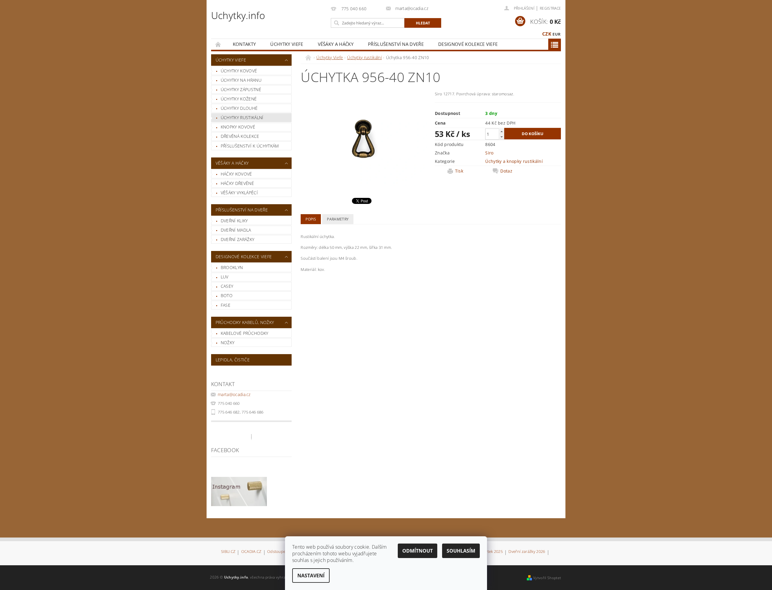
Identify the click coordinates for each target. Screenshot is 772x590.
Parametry (338, 219)
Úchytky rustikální (242, 117)
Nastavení (310, 575)
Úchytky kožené (239, 99)
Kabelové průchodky (244, 333)
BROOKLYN (232, 267)
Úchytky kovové (239, 71)
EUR (556, 34)
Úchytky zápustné (241, 89)
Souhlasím (461, 550)
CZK (546, 34)
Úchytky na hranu (241, 80)
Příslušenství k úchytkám (250, 146)
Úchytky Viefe (286, 44)
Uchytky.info (238, 15)
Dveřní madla (236, 230)
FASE (225, 305)
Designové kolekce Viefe (468, 44)
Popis (310, 219)
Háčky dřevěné (237, 183)
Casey (227, 286)
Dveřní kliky (234, 221)
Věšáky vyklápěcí (239, 192)
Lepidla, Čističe (233, 360)
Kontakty (244, 44)
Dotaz (506, 171)
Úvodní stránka (218, 44)
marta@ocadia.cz (234, 394)
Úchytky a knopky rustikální (514, 161)
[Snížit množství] (501, 137)
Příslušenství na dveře (396, 44)
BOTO (227, 295)
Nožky (228, 342)
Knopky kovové (238, 127)
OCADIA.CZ (251, 552)
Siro (489, 153)
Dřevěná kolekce (240, 136)
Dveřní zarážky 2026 (526, 552)
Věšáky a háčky (335, 44)
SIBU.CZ (228, 552)
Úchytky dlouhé (239, 108)
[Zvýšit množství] (501, 131)
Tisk (459, 171)
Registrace (550, 8)
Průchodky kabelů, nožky (245, 322)
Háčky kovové (236, 174)
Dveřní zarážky (237, 239)
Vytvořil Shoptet (547, 577)
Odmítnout (417, 550)
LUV (225, 277)
